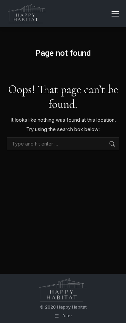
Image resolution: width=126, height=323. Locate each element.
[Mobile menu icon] (115, 14)
